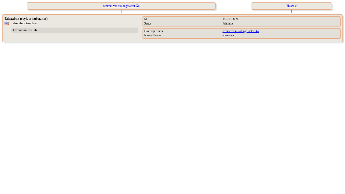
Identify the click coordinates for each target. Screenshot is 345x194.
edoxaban (228, 35)
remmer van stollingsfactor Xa (241, 31)
